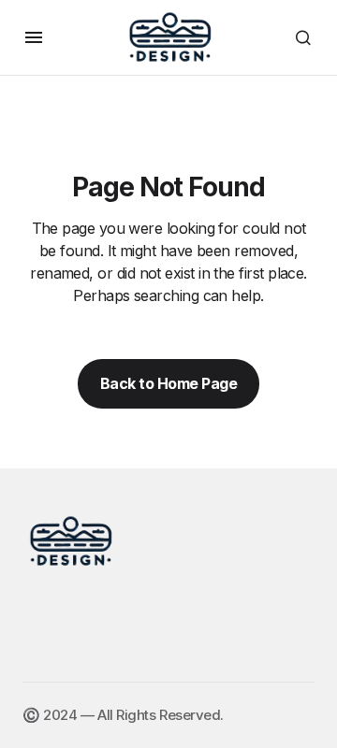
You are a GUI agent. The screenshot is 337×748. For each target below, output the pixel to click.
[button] (33, 37)
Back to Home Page (169, 383)
